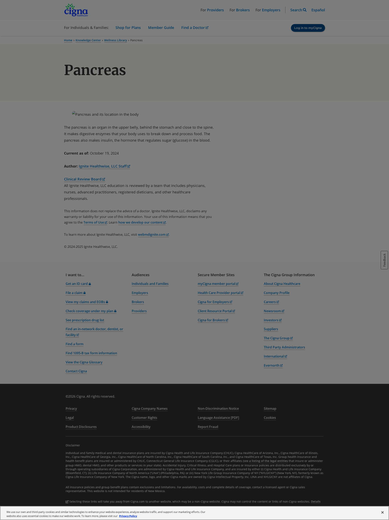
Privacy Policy (128, 516)
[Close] (382, 512)
